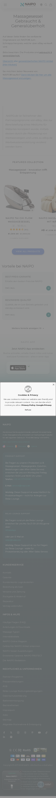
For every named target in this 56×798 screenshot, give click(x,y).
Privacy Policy (28, 405)
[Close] (53, 384)
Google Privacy (44, 405)
